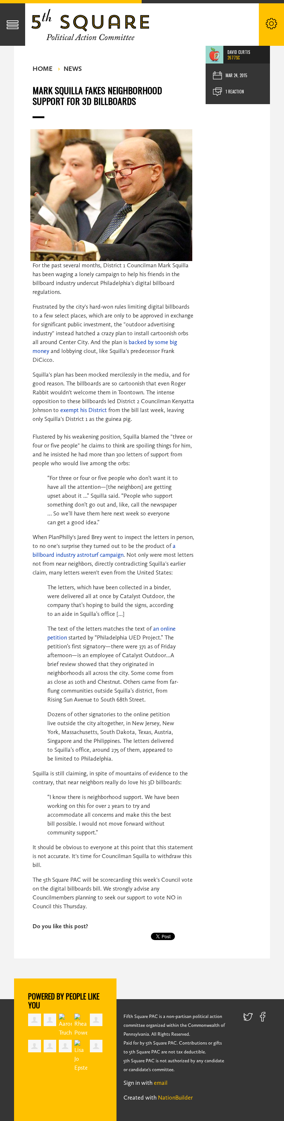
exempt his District (83, 410)
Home (43, 69)
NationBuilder (175, 1097)
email (161, 1082)
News (73, 69)
